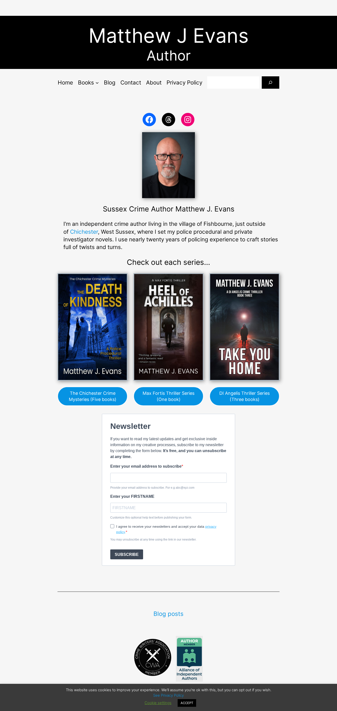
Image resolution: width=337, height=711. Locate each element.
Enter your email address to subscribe (146, 466)
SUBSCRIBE (127, 554)
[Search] (270, 82)
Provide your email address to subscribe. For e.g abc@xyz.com (152, 487)
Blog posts (168, 613)
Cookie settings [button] (158, 702)
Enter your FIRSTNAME (132, 496)
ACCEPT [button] (187, 703)
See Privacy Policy (168, 695)
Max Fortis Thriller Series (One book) (168, 396)
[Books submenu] (97, 82)
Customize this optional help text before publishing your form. (151, 517)
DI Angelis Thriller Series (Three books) (244, 396)
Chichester (84, 231)
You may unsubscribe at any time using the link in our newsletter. (153, 539)
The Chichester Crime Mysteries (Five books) (92, 396)
